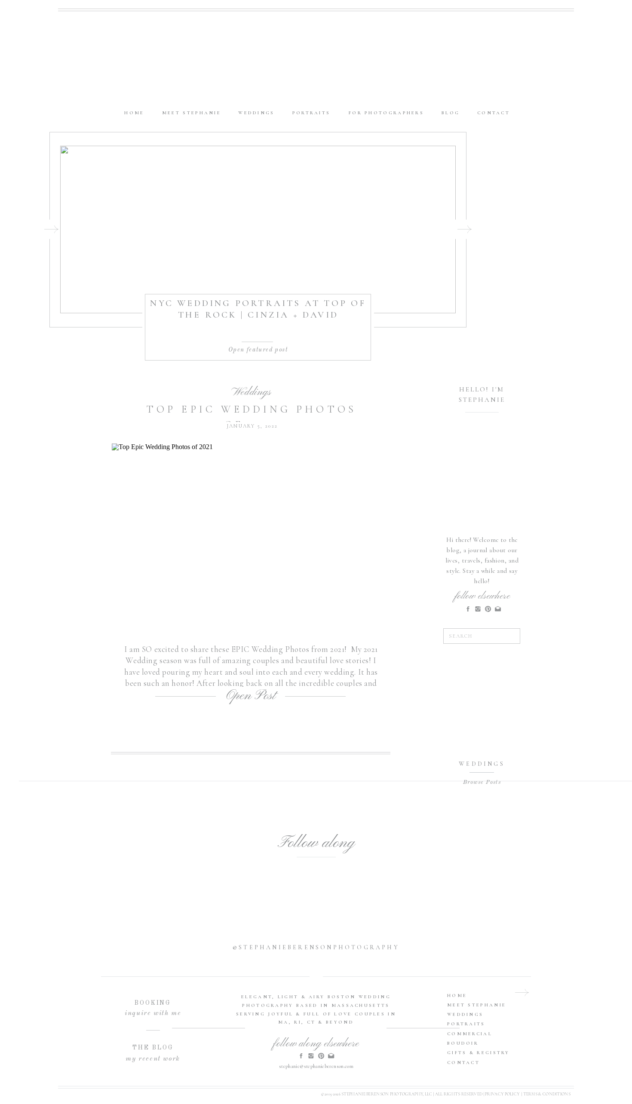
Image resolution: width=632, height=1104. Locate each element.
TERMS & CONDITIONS (547, 1094)
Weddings (251, 392)
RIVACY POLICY (503, 1094)
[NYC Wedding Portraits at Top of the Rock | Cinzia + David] (258, 229)
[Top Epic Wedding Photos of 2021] (251, 536)
